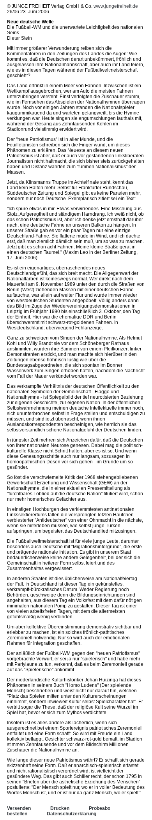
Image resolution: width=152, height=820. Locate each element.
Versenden (19, 808)
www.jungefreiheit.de (116, 6)
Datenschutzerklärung (71, 813)
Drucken (59, 808)
